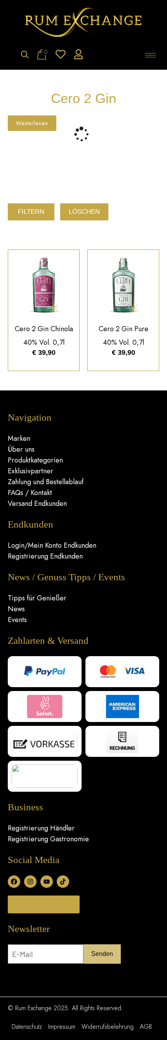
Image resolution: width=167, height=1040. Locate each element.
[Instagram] (30, 881)
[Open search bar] (25, 55)
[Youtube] (46, 881)
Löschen (84, 211)
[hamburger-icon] (150, 55)
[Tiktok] (63, 881)
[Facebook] (14, 881)
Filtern (31, 211)
